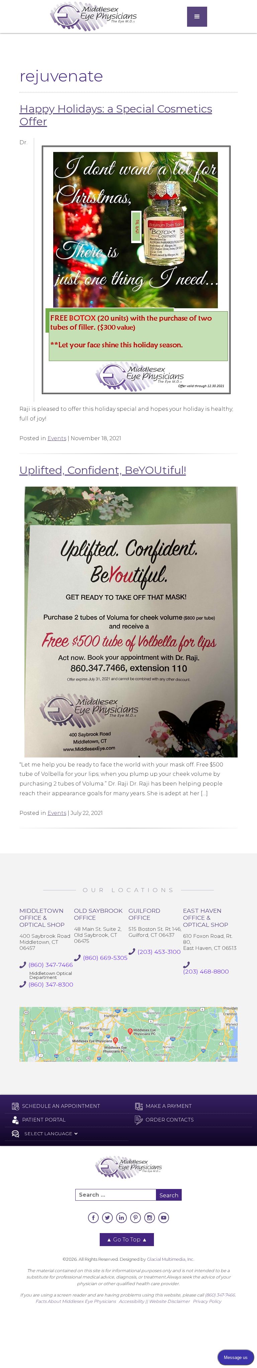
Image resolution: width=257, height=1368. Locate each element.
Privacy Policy (207, 1301)
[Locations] (128, 1034)
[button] (197, 17)
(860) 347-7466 (220, 1295)
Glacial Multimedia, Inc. (170, 1259)
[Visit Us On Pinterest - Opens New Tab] (135, 1217)
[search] (115, 1195)
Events (57, 438)
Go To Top (126, 1239)
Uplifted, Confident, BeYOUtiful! (102, 470)
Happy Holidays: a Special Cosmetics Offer (115, 115)
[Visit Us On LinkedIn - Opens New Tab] (121, 1217)
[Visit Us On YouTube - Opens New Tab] (163, 1217)
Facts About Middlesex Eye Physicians (75, 1301)
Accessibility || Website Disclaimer (154, 1301)
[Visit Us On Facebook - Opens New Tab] (93, 1217)
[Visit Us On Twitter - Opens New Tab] (107, 1217)
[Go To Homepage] (93, 16)
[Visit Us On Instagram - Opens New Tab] (149, 1217)
